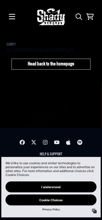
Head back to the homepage (51, 64)
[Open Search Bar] (78, 16)
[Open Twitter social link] (33, 142)
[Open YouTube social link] (57, 142)
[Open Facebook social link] (22, 142)
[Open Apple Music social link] (68, 142)
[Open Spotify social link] (80, 142)
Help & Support (51, 154)
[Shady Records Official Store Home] (51, 16)
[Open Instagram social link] (45, 142)
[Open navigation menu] (12, 16)
